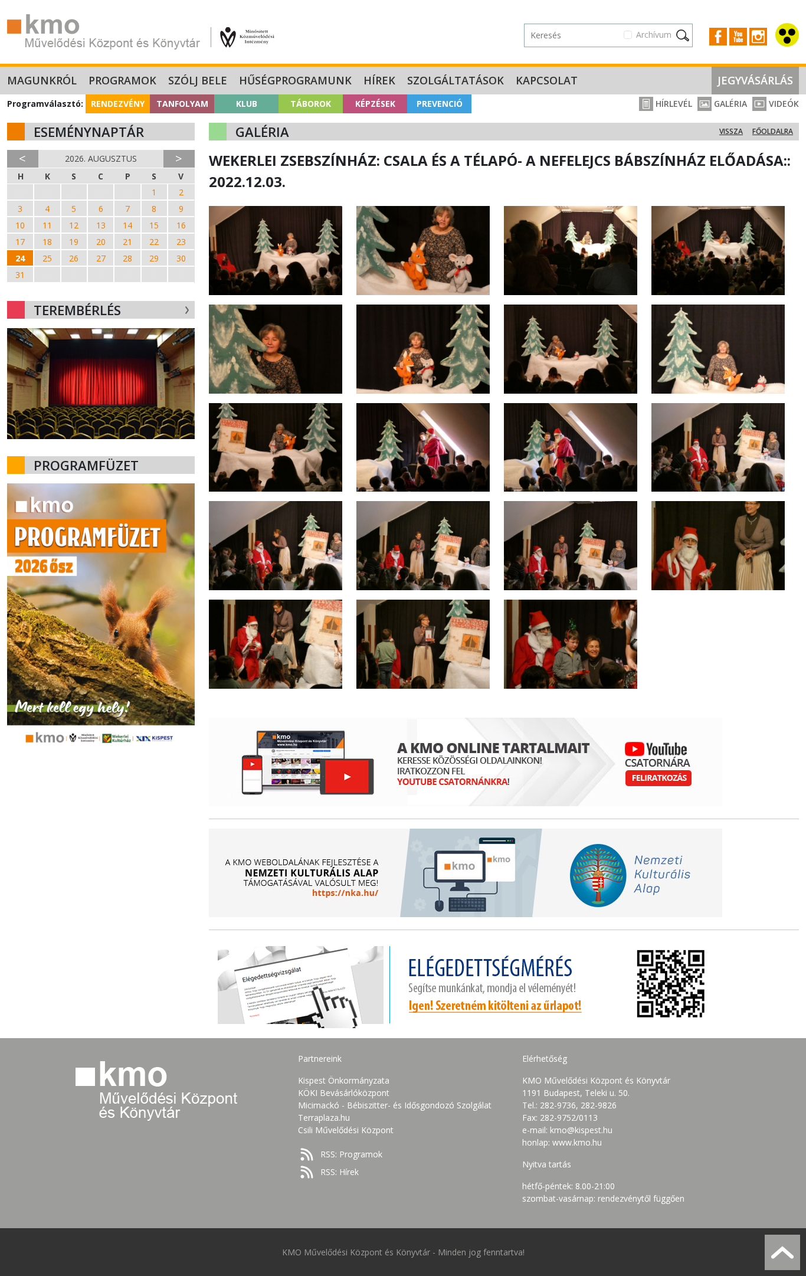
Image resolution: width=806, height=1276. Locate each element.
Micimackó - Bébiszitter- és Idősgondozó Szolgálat (395, 1105)
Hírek (379, 80)
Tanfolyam (182, 103)
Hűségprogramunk (295, 80)
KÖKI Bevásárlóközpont (343, 1092)
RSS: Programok (351, 1154)
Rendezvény (118, 103)
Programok (122, 80)
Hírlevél (672, 103)
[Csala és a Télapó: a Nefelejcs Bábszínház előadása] (275, 249)
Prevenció (440, 103)
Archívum (653, 34)
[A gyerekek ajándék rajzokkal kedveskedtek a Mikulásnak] (423, 643)
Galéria (729, 103)
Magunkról (42, 80)
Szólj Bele (197, 80)
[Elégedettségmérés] (465, 984)
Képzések (375, 103)
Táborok (310, 103)
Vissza (731, 131)
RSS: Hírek (339, 1171)
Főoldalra (772, 131)
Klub (246, 103)
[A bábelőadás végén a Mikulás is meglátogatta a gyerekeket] (423, 446)
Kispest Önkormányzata (343, 1080)
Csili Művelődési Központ (346, 1130)
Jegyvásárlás (755, 80)
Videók (782, 103)
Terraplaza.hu (324, 1117)
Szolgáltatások (455, 80)
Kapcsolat (547, 80)
